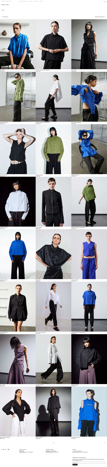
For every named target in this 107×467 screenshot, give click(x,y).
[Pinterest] (3, 449)
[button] (102, 1)
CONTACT (41, 1)
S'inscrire (75, 464)
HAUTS (7, 4)
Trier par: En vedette (99, 16)
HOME (3, 4)
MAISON (20, 1)
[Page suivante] (104, 442)
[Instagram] (5, 449)
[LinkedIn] (8, 449)
